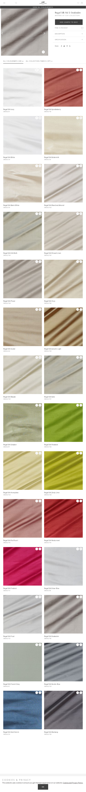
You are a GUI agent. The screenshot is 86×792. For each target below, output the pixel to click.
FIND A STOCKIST (61, 28)
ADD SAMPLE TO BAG (69, 22)
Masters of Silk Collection (67, 15)
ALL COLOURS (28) (12, 61)
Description (60, 34)
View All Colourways (43, 7)
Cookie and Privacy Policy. (73, 783)
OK (43, 787)
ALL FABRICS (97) (38, 61)
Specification (60, 40)
